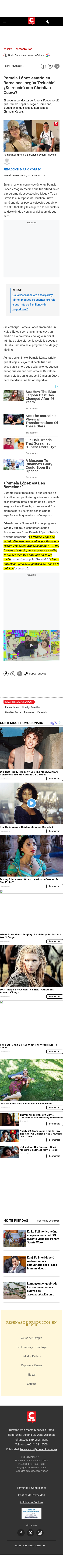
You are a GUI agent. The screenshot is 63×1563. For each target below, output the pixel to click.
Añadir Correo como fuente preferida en (26, 55)
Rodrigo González (31, 707)
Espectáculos (14, 66)
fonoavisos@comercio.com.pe (38, 1449)
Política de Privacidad (31, 1495)
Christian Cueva (13, 712)
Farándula (42, 712)
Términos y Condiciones (31, 1487)
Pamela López (12, 707)
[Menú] (4, 21)
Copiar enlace (37, 673)
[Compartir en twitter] (50, 66)
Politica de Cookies (31, 1502)
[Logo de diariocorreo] (31, 21)
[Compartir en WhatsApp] (56, 66)
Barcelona (29, 712)
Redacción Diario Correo (22, 169)
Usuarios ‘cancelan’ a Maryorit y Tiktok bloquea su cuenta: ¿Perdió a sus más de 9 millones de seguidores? (33, 302)
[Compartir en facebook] (43, 66)
